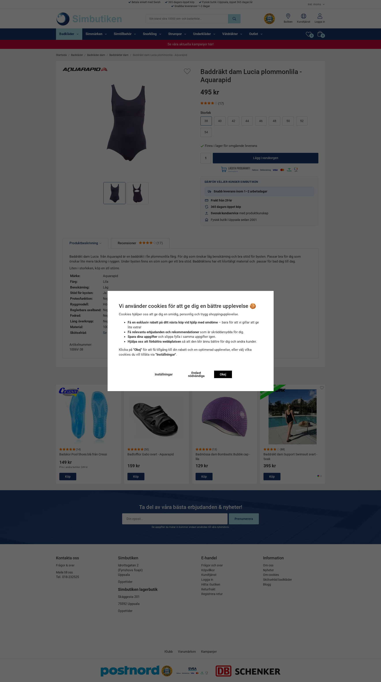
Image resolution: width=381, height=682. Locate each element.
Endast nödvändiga (196, 374)
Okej (223, 374)
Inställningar (164, 374)
